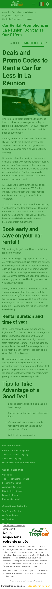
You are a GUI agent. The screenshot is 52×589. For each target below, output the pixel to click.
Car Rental (7, 475)
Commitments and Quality (23, 12)
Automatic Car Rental (12, 487)
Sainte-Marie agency (11, 458)
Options (5, 523)
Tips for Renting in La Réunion (15, 479)
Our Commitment (10, 515)
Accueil (5, 12)
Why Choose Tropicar (11, 15)
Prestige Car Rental (11, 499)
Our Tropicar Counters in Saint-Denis (18, 463)
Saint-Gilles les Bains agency (15, 454)
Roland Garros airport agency (15, 450)
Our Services (8, 519)
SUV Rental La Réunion (12, 491)
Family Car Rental (10, 495)
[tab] (15, 43)
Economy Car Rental (11, 483)
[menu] (33, 4)
